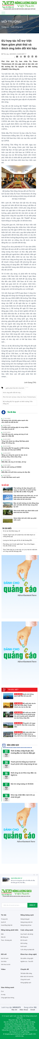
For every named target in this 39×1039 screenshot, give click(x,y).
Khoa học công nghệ (28, 954)
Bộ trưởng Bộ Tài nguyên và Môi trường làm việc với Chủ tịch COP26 (15, 449)
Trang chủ (5, 27)
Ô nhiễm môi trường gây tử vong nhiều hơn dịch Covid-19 (15, 428)
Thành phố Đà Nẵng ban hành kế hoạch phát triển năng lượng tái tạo (24, 763)
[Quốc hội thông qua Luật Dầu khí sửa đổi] (8, 696)
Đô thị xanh (23, 940)
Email (32, 1010)
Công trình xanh (25, 979)
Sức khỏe (3, 961)
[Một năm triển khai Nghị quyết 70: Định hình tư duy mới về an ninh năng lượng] (8, 734)
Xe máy (3, 994)
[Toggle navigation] (3, 13)
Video (3, 969)
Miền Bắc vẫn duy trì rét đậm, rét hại (14, 462)
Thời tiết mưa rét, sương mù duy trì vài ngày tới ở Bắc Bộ (15, 435)
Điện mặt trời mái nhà (26, 976)
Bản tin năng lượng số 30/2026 (22, 784)
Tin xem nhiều (7, 528)
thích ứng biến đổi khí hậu (12, 392)
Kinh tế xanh (4, 958)
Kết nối (3, 954)
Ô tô (2, 991)
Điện (2, 934)
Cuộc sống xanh (17, 27)
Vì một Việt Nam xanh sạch (11, 477)
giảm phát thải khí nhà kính (15, 388)
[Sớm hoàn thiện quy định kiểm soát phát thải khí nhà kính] (8, 512)
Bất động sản (24, 937)
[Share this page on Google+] (24, 57)
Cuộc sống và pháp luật (27, 949)
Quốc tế (3, 922)
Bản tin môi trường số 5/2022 (11, 467)
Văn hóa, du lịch (5, 964)
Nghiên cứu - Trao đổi (26, 961)
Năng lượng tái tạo (25, 925)
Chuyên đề (24, 969)
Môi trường (23, 943)
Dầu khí (3, 937)
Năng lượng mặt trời (26, 922)
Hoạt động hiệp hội (6, 925)
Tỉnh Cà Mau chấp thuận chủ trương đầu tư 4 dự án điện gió (23, 752)
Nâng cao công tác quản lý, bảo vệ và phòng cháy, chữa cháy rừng (14, 456)
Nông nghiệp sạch (25, 982)
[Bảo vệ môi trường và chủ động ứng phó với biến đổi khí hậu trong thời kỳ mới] (8, 505)
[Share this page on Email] (17, 57)
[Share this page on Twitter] (28, 57)
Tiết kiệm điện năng (26, 973)
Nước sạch (23, 946)
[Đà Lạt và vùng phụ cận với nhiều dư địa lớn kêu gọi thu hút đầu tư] (6, 880)
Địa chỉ (14, 1010)
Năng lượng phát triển (9, 930)
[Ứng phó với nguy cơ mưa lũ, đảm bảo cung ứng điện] (8, 725)
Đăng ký (32, 905)
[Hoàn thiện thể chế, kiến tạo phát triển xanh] (8, 520)
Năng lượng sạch (12, 745)
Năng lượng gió (25, 919)
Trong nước (4, 919)
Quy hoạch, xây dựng (26, 934)
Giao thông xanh (7, 987)
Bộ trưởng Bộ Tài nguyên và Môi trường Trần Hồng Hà (18, 403)
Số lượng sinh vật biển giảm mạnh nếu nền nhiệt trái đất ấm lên (15, 421)
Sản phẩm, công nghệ (26, 958)
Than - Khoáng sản (6, 940)
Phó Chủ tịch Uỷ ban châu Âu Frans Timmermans (19, 397)
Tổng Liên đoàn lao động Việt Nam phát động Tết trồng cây (15, 442)
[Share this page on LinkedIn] (32, 57)
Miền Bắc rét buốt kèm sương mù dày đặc (16, 472)
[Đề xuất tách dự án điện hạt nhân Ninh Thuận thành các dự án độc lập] (8, 705)
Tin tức (3, 915)
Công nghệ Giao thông (7, 997)
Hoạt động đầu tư (16, 878)
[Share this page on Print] (21, 57)
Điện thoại (24, 1010)
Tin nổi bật (5, 485)
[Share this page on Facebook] (36, 57)
